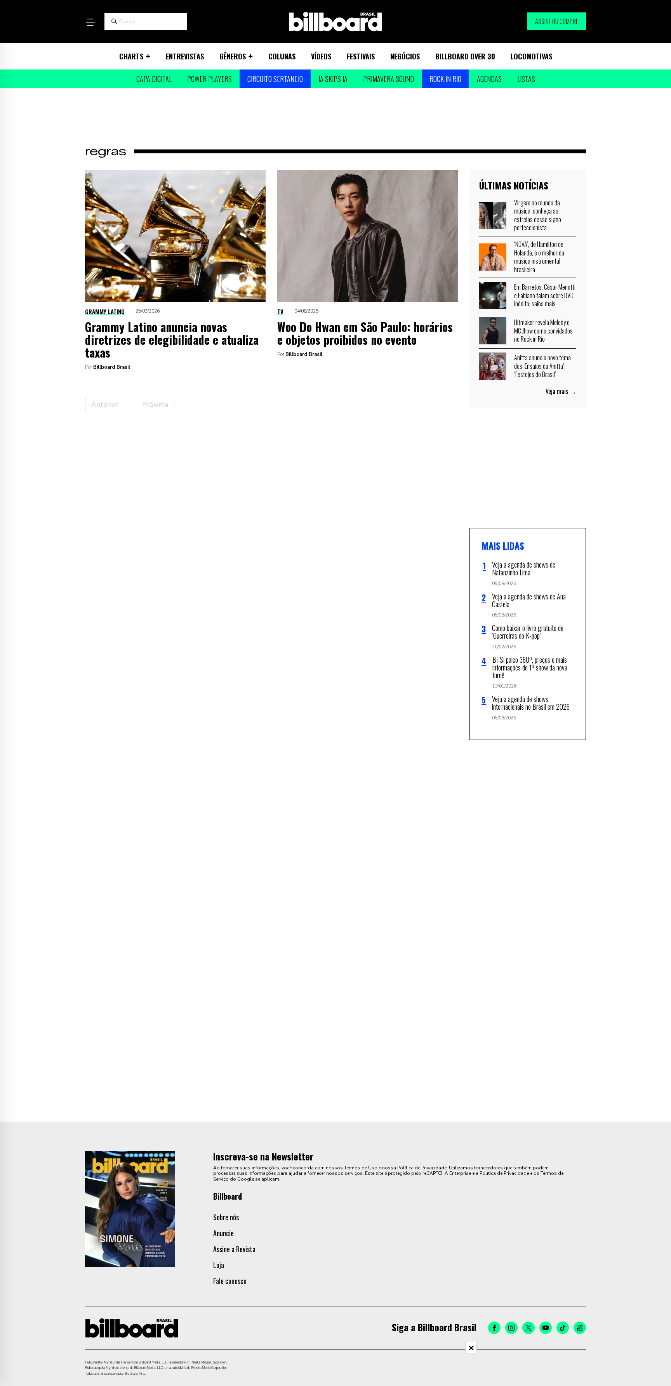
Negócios (405, 56)
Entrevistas (185, 56)
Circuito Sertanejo (275, 79)
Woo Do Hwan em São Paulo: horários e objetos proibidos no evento (365, 333)
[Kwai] (580, 1328)
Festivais (361, 56)
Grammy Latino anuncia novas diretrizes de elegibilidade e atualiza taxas (172, 339)
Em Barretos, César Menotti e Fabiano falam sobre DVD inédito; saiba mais (544, 295)
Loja (218, 1265)
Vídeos (321, 56)
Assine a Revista (234, 1249)
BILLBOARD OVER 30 (465, 56)
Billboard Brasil (111, 367)
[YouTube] (545, 1328)
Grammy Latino (105, 311)
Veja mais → (561, 391)
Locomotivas (531, 56)
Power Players (209, 79)
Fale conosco (230, 1281)
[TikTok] (562, 1328)
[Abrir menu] (90, 22)
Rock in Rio (445, 79)
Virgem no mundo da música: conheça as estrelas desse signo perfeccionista (537, 215)
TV (280, 311)
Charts (131, 56)
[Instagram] (511, 1328)
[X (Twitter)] (528, 1328)
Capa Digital (154, 79)
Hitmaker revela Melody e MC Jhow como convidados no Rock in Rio (543, 331)
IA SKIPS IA (333, 79)
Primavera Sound (388, 79)
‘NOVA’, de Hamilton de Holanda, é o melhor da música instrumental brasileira (539, 257)
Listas (526, 79)
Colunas (282, 56)
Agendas (489, 79)
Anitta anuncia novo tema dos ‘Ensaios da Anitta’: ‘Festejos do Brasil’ (542, 366)
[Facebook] (494, 1328)
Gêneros (232, 56)
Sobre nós (226, 1217)
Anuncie (223, 1233)
